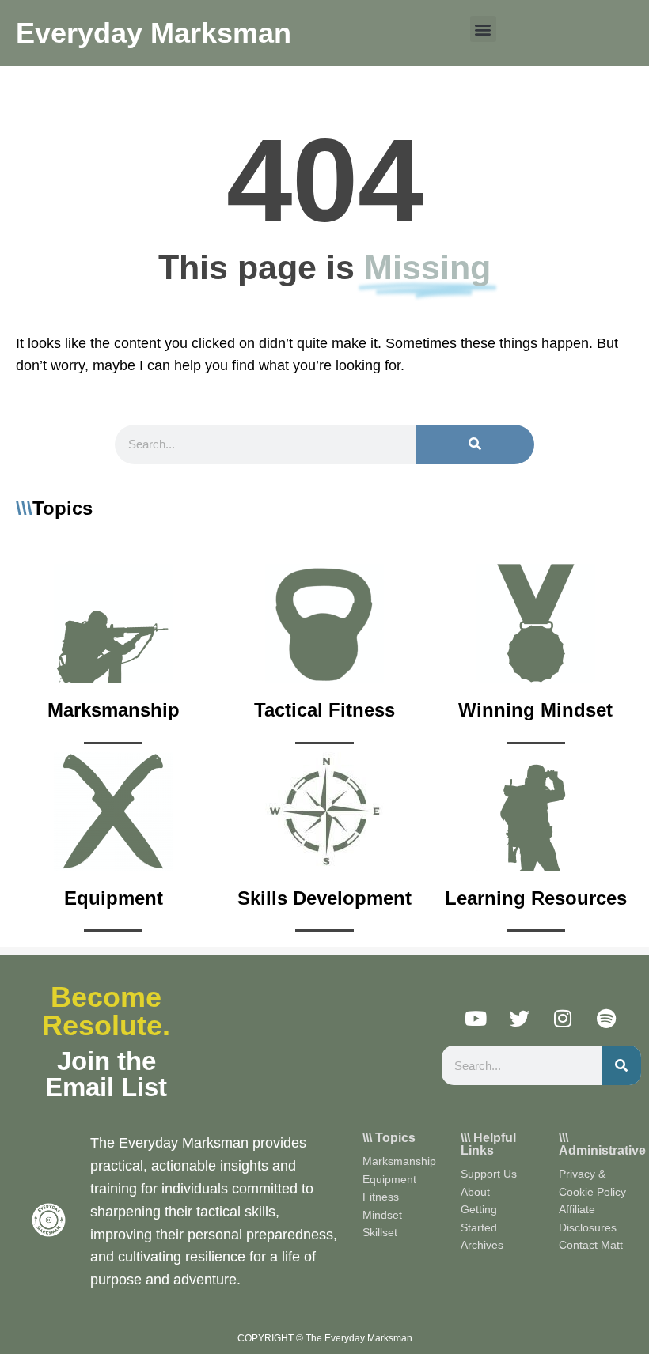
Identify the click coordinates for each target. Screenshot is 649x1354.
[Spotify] (606, 1018)
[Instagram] (563, 1018)
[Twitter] (519, 1018)
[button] (483, 29)
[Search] (475, 444)
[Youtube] (475, 1018)
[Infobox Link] (113, 654)
